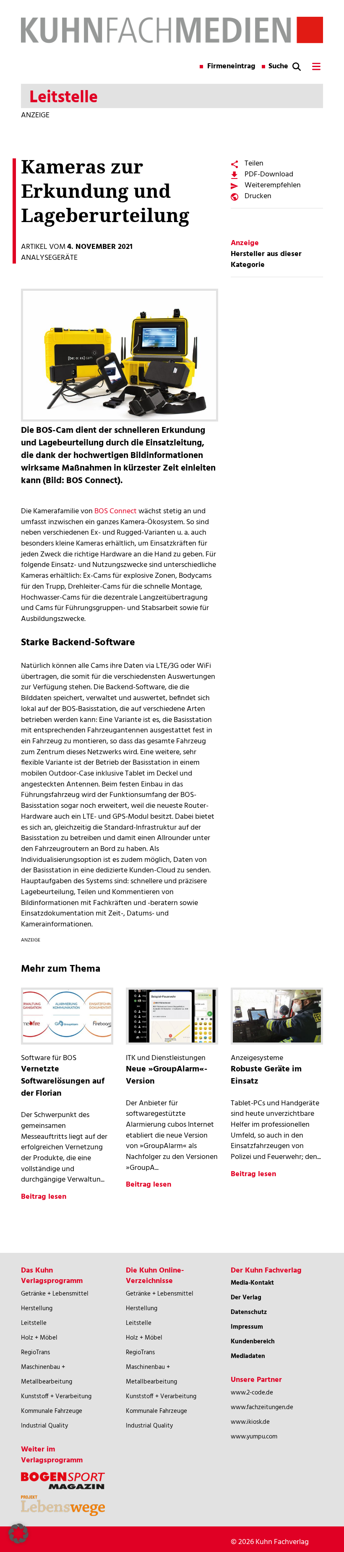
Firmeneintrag (231, 66)
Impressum (247, 1327)
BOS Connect (115, 511)
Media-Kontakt (252, 1283)
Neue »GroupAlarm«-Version (166, 1075)
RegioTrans (35, 1353)
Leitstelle (34, 1323)
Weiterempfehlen (273, 185)
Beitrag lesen (43, 1197)
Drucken (258, 196)
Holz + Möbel (39, 1338)
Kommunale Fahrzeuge (51, 1411)
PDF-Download (269, 174)
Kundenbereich (253, 1342)
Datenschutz (249, 1312)
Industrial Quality (44, 1426)
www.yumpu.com (254, 1437)
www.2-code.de (252, 1393)
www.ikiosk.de (250, 1422)
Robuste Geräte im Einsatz (266, 1075)
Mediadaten (248, 1356)
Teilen (254, 164)
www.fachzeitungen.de (262, 1407)
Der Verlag (246, 1298)
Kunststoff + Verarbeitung (56, 1397)
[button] (18, 1533)
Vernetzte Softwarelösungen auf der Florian (62, 1081)
